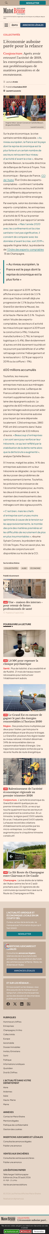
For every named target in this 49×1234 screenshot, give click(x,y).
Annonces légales (24, 970)
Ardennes (7, 1091)
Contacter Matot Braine (14, 1116)
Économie (35, 568)
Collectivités (11, 34)
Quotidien (8, 1068)
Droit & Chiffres (10, 1072)
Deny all (26, 1231)
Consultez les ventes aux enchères (18, 1158)
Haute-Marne (9, 1100)
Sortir (5, 1055)
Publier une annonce (12, 1145)
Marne (6, 1104)
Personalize (39, 1231)
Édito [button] (15, 25)
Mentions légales (11, 1120)
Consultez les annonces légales (17, 1141)
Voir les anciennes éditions (15, 1184)
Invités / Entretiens (11, 1051)
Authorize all (12, 1231)
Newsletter (32, 3)
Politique (7, 1060)
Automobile (8, 1043)
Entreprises (8, 1026)
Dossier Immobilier (11, 1047)
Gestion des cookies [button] (12, 1129)
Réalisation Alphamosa (13, 1198)
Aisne (5, 1087)
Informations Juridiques (14, 1064)
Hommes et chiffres (12, 1021)
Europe (6, 1038)
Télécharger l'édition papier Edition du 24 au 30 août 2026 (17, 1177)
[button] (6, 25)
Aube (24, 568)
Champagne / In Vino (12, 1030)
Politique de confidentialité (15, 1125)
